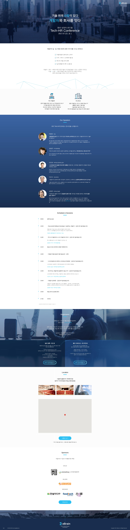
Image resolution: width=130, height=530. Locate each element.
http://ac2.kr (68, 200)
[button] (49, 362)
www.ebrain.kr (65, 527)
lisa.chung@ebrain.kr (16, 528)
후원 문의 (65, 502)
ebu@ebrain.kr (53, 350)
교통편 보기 (65, 438)
